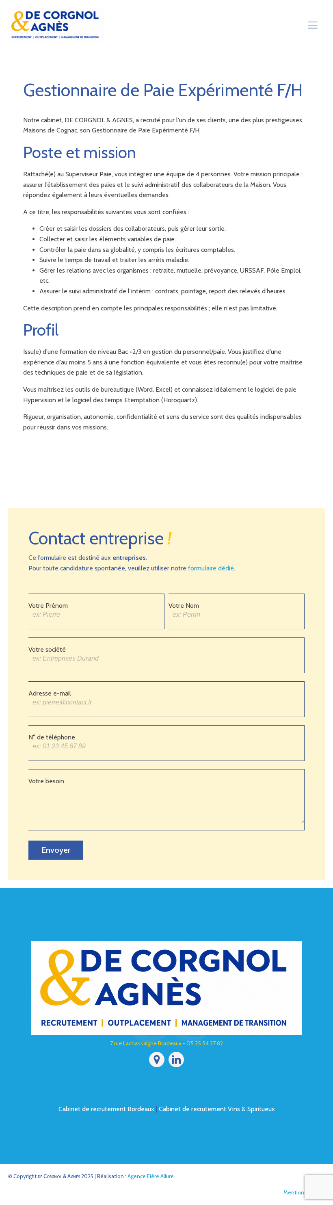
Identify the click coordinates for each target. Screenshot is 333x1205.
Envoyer (55, 850)
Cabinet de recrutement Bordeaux (106, 1109)
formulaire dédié (211, 568)
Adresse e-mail (49, 693)
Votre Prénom (48, 605)
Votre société (47, 649)
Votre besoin (46, 781)
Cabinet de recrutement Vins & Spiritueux (217, 1109)
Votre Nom (184, 605)
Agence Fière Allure (151, 1176)
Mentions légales (304, 1192)
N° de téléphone (51, 737)
